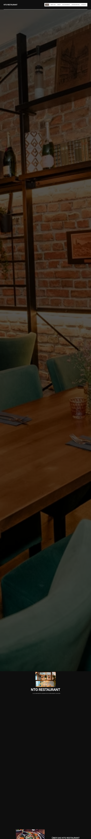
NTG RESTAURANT (11, 5)
